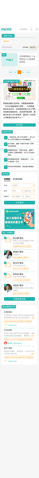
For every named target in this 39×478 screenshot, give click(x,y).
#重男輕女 (6, 41)
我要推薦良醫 (20, 299)
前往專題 (19, 125)
